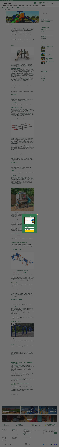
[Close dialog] (37, 214)
